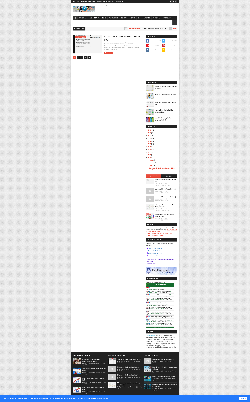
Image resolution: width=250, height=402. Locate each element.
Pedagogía (156, 18)
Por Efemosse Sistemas (151, 263)
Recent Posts (153, 176)
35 (85, 57)
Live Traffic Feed (160, 285)
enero (151, 160)
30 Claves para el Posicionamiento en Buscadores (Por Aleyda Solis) (91, 360)
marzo (152, 165)
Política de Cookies (110, 1)
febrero (152, 163)
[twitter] (173, 1)
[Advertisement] (161, 67)
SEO (139, 18)
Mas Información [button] (102, 398)
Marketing (146, 18)
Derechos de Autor (101, 1)
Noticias (124, 18)
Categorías (82, 18)
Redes (104, 18)
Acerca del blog (91, 1)
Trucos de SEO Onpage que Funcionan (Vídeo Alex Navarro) (94, 370)
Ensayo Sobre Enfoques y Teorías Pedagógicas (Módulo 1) (163, 119)
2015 (149, 146)
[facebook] (171, 1)
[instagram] (176, 1)
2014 (149, 144)
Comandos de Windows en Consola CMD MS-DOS (142, 28)
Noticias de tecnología (82, 1)
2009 (149, 130)
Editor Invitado (119, 1)
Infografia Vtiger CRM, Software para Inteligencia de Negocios (164, 368)
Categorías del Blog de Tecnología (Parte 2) (165, 189)
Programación (113, 18)
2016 (149, 149)
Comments (169, 176)
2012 (149, 138)
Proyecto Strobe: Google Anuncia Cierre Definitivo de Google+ (164, 215)
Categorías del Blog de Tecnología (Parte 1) (165, 197)
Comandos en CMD (123, 28)
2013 (149, 141)
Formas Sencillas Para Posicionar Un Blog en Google (93, 379)
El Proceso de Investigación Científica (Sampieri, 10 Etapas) (164, 111)
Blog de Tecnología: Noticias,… (157, 299)
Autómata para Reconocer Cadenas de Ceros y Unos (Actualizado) (165, 206)
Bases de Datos (94, 18)
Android (132, 18)
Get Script (154, 327)
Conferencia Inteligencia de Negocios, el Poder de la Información (164, 385)
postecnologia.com (151, 335)
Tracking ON (165, 327)
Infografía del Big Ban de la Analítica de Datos (163, 376)
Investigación (167, 18)
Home (74, 1)
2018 (149, 155)
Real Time (159, 327)
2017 (149, 152)
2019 (149, 157)
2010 (149, 133)
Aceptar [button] (243, 398)
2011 (149, 135)
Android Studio (166, 28)
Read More (108, 53)
